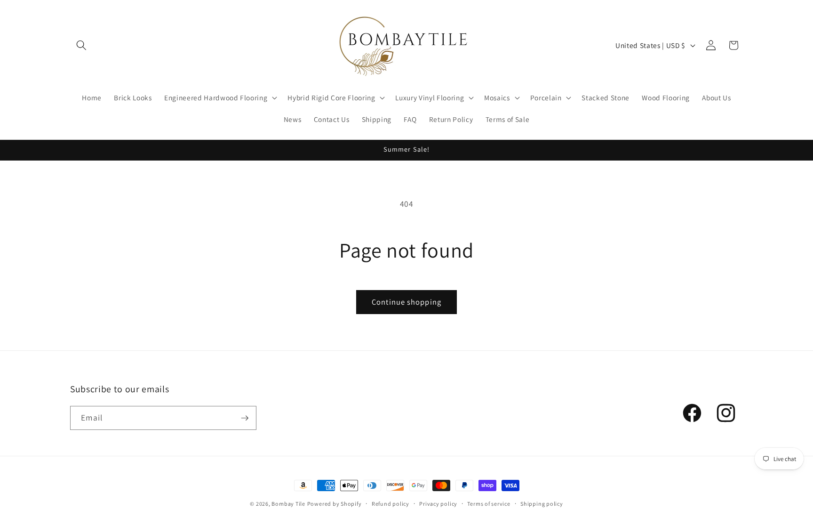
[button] (81, 45)
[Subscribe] (244, 418)
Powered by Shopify (334, 503)
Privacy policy (438, 503)
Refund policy (390, 503)
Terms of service (488, 503)
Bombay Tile (288, 503)
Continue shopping (406, 302)
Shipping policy (541, 503)
